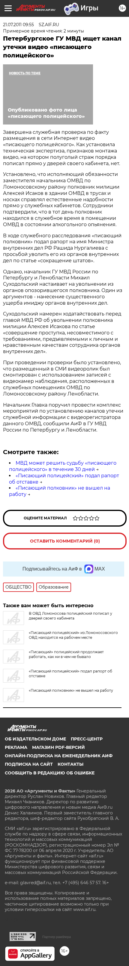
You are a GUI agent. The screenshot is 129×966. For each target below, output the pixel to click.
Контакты (70, 764)
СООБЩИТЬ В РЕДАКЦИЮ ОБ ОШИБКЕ (49, 773)
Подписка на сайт (29, 764)
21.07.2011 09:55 (18, 24)
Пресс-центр (87, 739)
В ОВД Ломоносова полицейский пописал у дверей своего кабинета (70, 615)
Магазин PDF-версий (58, 747)
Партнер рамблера (56, 937)
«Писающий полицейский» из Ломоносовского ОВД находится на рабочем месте (73, 635)
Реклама (16, 747)
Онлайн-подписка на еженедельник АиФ (58, 755)
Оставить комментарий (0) (65, 541)
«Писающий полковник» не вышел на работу (71, 690)
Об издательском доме (35, 739)
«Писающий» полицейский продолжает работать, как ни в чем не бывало (66, 654)
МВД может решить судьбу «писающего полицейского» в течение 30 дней (62, 466)
